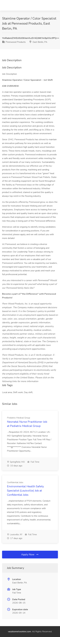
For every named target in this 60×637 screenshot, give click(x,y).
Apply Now (28, 554)
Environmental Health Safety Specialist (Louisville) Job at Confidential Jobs (25, 491)
